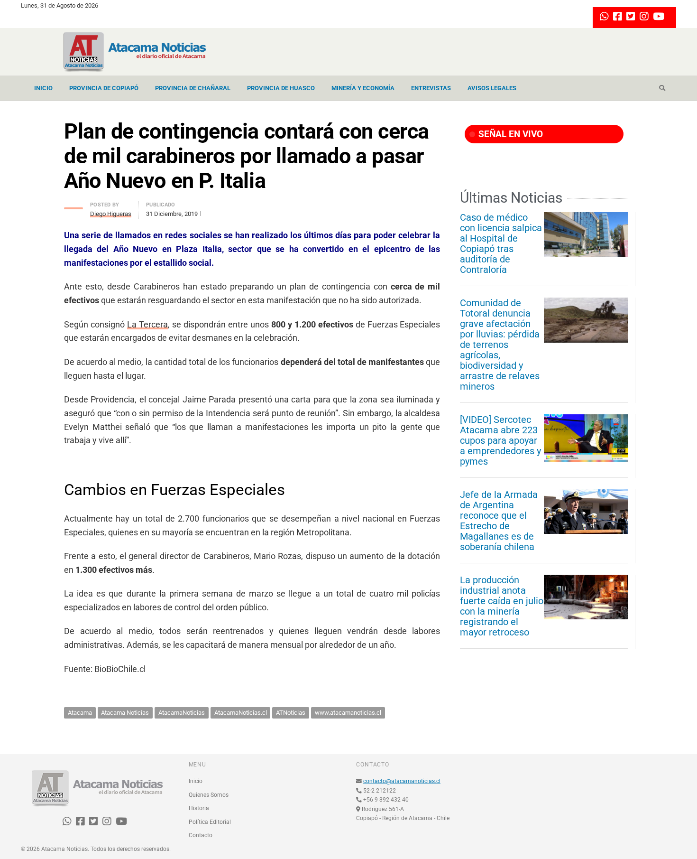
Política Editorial (210, 822)
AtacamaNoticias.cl (240, 712)
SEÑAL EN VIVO (509, 134)
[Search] (662, 88)
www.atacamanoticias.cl (348, 712)
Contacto (200, 835)
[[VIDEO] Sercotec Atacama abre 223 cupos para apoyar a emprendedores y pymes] (586, 437)
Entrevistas (431, 88)
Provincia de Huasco (281, 88)
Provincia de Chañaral (192, 88)
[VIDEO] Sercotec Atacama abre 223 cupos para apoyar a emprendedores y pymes (500, 440)
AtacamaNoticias (181, 712)
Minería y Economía (362, 88)
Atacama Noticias (125, 712)
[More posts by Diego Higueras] (73, 205)
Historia (199, 808)
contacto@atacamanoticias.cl (401, 781)
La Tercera (147, 324)
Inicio (43, 88)
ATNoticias (290, 712)
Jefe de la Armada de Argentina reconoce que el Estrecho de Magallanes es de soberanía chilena (499, 520)
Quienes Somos (209, 795)
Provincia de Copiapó (103, 88)
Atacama (80, 712)
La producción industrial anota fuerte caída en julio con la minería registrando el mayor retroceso (501, 606)
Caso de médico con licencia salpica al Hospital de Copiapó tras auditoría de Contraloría (501, 243)
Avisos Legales (492, 88)
